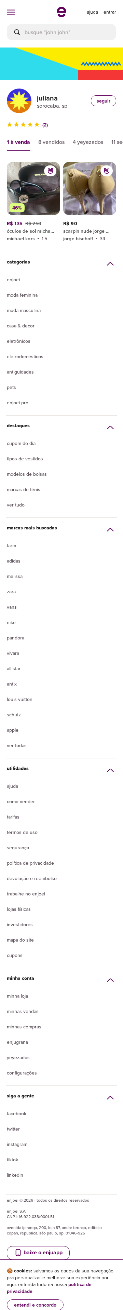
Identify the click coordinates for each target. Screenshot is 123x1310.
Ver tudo (16, 504)
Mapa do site (20, 939)
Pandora (15, 637)
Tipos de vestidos (25, 458)
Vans (12, 607)
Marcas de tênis (23, 489)
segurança (18, 847)
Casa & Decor (21, 325)
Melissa (15, 576)
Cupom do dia (21, 443)
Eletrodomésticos (25, 356)
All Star (13, 668)
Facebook (16, 1113)
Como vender (21, 801)
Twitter (13, 1128)
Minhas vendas (23, 1011)
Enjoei (13, 279)
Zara (11, 591)
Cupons (15, 955)
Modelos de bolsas (27, 474)
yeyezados (18, 1057)
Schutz (14, 714)
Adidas (13, 560)
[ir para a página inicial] (61, 15)
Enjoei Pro (17, 402)
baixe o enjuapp (42, 1252)
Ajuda (12, 786)
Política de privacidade (30, 863)
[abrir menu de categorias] (11, 12)
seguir (103, 100)
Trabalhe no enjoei (26, 893)
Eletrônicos (18, 341)
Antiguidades (20, 371)
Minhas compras (24, 1026)
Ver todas (17, 745)
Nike (11, 622)
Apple (12, 730)
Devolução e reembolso (32, 878)
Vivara (13, 653)
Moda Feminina (22, 295)
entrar (110, 12)
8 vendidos (51, 142)
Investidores (20, 924)
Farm (11, 545)
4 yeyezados (88, 142)
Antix (12, 683)
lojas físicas (19, 909)
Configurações (22, 1072)
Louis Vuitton (19, 699)
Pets (11, 387)
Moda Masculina (24, 310)
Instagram (17, 1144)
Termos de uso (22, 832)
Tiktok (12, 1159)
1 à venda (18, 142)
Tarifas (13, 816)
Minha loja (17, 995)
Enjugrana (17, 1042)
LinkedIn (15, 1175)
